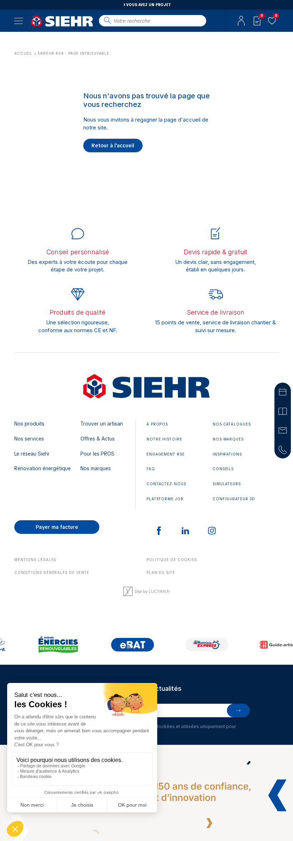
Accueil (23, 53)
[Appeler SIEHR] (282, 449)
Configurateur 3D (234, 499)
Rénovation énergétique (42, 468)
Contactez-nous (166, 484)
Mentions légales (35, 559)
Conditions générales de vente (51, 572)
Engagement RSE (165, 454)
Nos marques (95, 468)
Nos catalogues (232, 424)
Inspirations (227, 454)
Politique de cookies (171, 559)
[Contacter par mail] (282, 430)
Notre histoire (164, 439)
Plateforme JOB (165, 499)
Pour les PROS (97, 454)
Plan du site (160, 572)
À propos (157, 424)
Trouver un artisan (101, 423)
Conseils (223, 469)
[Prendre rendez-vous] (282, 391)
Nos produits (29, 423)
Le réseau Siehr (32, 454)
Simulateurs (227, 484)
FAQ (150, 469)
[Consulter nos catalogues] (282, 411)
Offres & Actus (97, 439)
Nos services (29, 439)
